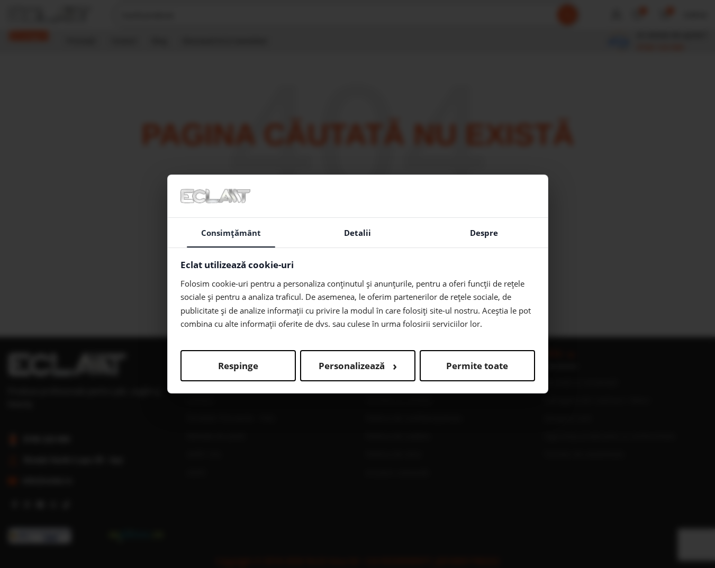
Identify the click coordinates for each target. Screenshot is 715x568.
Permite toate (477, 366)
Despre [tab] (484, 232)
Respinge (238, 366)
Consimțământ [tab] (231, 232)
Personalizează (358, 365)
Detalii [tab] (357, 232)
